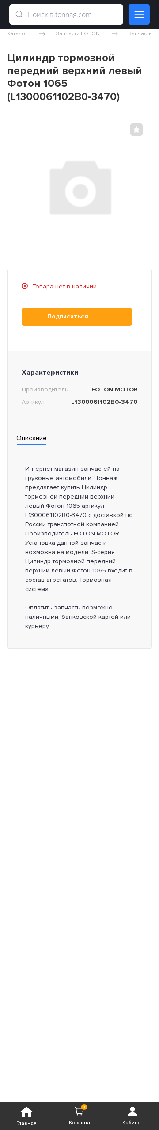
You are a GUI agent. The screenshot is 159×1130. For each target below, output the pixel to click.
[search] (19, 14)
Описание (31, 438)
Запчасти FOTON (78, 34)
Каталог (17, 34)
